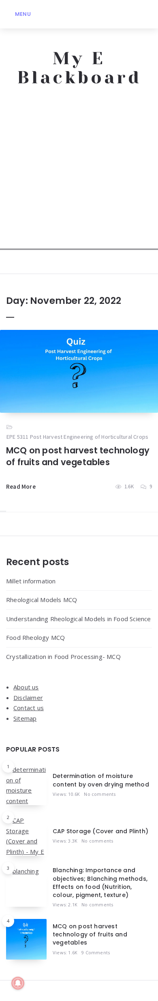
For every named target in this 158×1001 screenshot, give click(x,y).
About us (26, 687)
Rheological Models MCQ (41, 600)
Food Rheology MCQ (35, 637)
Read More (21, 486)
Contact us (28, 708)
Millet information (31, 581)
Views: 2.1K (65, 904)
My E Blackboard (79, 67)
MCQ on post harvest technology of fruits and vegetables (77, 456)
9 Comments (95, 952)
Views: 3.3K (65, 841)
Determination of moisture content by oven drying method (101, 780)
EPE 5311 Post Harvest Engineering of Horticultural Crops (77, 436)
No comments (99, 794)
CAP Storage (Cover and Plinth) (100, 831)
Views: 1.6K (65, 952)
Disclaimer (28, 697)
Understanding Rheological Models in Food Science (78, 619)
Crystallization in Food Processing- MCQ (63, 656)
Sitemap (24, 718)
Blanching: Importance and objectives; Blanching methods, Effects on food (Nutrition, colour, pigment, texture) (100, 882)
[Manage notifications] (17, 983)
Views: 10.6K (66, 794)
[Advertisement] (79, 170)
